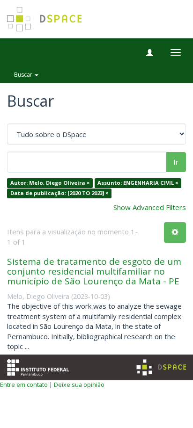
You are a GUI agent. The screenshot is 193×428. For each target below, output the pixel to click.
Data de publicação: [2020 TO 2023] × (59, 192)
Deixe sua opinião (79, 384)
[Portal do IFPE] (38, 366)
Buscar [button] (24, 75)
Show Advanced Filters (149, 207)
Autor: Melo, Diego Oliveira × (49, 183)
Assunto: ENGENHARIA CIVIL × (137, 183)
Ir (175, 162)
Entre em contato (24, 384)
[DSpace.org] (161, 367)
